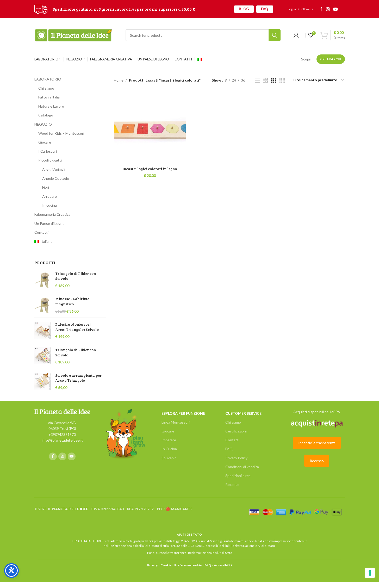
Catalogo (45, 115)
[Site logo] (40, 9)
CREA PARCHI (330, 59)
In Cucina (169, 449)
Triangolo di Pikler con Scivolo (75, 276)
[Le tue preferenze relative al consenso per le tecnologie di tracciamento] (370, 573)
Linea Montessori (175, 422)
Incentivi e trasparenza (316, 443)
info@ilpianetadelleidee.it (62, 440)
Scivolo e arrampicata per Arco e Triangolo (78, 378)
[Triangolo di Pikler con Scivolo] (42, 279)
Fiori (45, 187)
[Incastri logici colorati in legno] (150, 128)
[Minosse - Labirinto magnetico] (42, 305)
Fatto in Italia (49, 97)
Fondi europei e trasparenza (166, 553)
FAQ (264, 9)
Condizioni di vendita (242, 467)
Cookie (165, 565)
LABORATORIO (47, 79)
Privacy (152, 565)
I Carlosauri (47, 151)
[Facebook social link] (321, 9)
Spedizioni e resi (238, 475)
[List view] (257, 80)
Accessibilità (223, 565)
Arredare (49, 196)
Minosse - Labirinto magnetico (72, 301)
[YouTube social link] (335, 9)
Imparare (168, 440)
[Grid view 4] (282, 80)
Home (118, 80)
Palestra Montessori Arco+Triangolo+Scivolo (77, 327)
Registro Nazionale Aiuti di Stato (253, 546)
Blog (244, 9)
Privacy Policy (236, 458)
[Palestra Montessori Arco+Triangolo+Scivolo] (42, 330)
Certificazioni (236, 431)
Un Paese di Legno (49, 223)
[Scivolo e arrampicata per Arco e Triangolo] (42, 381)
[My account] (296, 35)
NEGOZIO (43, 124)
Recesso (232, 484)
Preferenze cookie (188, 565)
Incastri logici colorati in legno (149, 168)
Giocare (44, 142)
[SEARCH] (275, 35)
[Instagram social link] (327, 9)
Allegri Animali (53, 169)
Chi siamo (233, 422)
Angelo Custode (55, 178)
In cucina (49, 205)
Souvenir (168, 458)
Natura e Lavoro (51, 106)
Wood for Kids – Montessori (61, 133)
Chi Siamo (46, 88)
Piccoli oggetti (50, 160)
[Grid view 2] (265, 80)
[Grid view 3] (273, 80)
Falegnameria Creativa (52, 214)
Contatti (41, 232)
